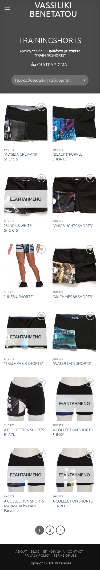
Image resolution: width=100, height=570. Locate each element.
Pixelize (65, 562)
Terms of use (65, 555)
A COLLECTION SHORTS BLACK (24, 432)
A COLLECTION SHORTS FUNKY (73, 432)
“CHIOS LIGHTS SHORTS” (73, 225)
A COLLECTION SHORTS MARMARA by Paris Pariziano (24, 506)
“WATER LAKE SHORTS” (72, 363)
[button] (7, 9)
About (21, 551)
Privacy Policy (37, 555)
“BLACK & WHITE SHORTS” (18, 227)
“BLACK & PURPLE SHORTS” (67, 156)
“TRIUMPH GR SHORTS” (23, 363)
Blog (35, 551)
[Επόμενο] (60, 530)
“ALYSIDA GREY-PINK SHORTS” (20, 156)
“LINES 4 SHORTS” (19, 296)
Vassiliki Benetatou (53, 9)
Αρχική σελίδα (31, 50)
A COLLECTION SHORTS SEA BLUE (73, 503)
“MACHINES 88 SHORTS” (73, 296)
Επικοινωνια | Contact (63, 551)
